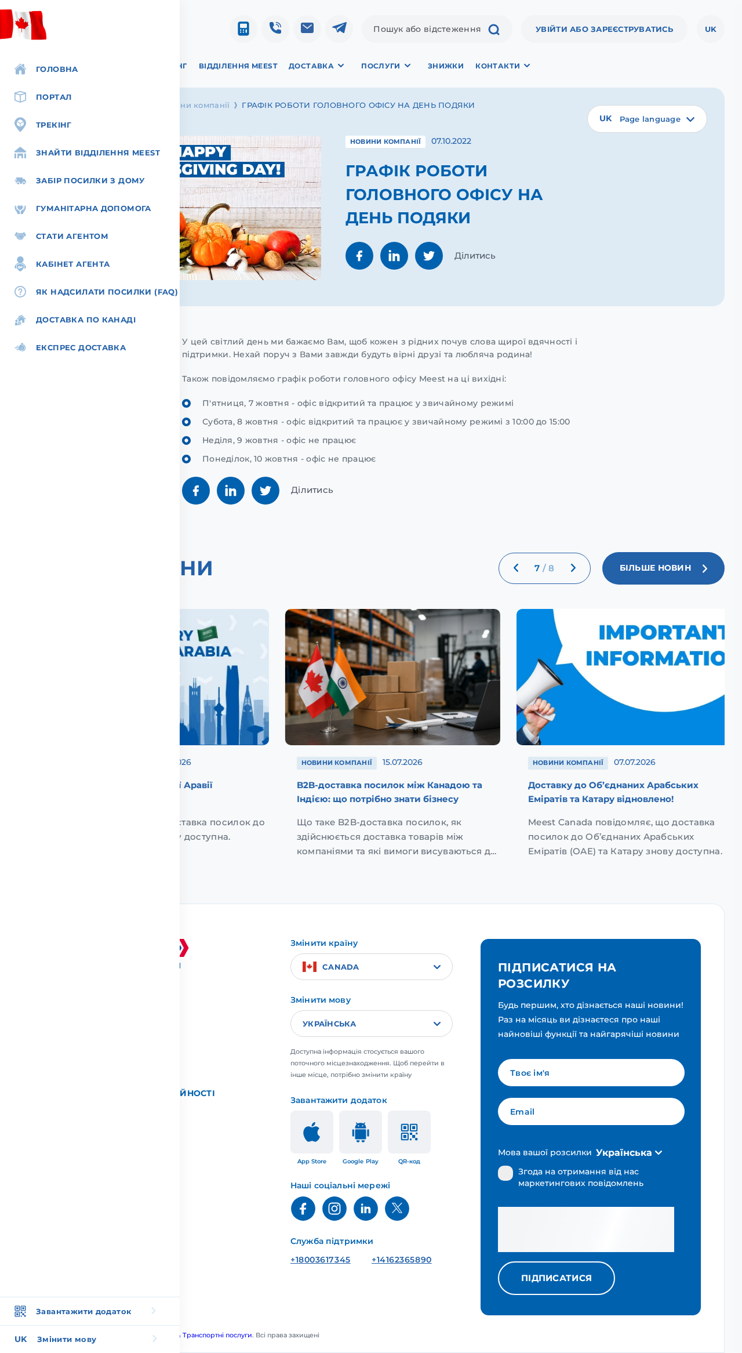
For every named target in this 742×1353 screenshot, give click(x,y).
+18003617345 (320, 1259)
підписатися (556, 1277)
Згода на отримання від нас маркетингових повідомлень (580, 1177)
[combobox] (647, 119)
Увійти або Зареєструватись (604, 29)
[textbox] (647, 119)
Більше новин (655, 568)
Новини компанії (194, 105)
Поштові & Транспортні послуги (199, 1335)
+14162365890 (402, 1259)
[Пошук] (494, 30)
